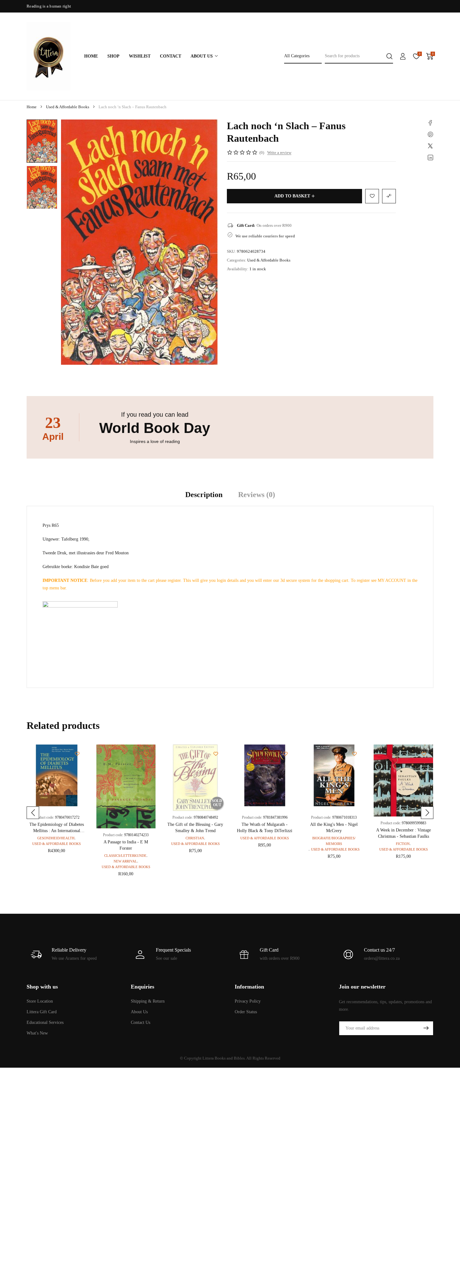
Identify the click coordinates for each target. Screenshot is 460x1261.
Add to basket (292, 196)
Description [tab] (203, 495)
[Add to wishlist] (36, 129)
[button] (33, 812)
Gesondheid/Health (55, 838)
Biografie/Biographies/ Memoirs (333, 841)
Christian (195, 838)
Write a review (279, 152)
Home (32, 106)
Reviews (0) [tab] (256, 495)
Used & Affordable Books (67, 106)
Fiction (403, 844)
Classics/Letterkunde (125, 855)
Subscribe (426, 1028)
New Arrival (125, 861)
